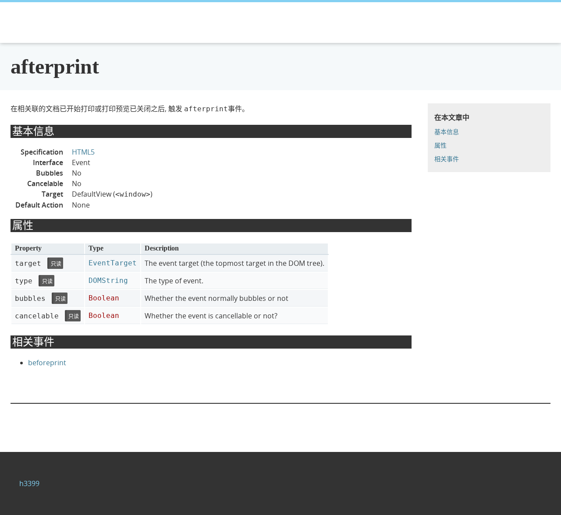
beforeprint (47, 362)
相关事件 (446, 159)
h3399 (29, 483)
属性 (440, 145)
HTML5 (83, 152)
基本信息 (446, 131)
